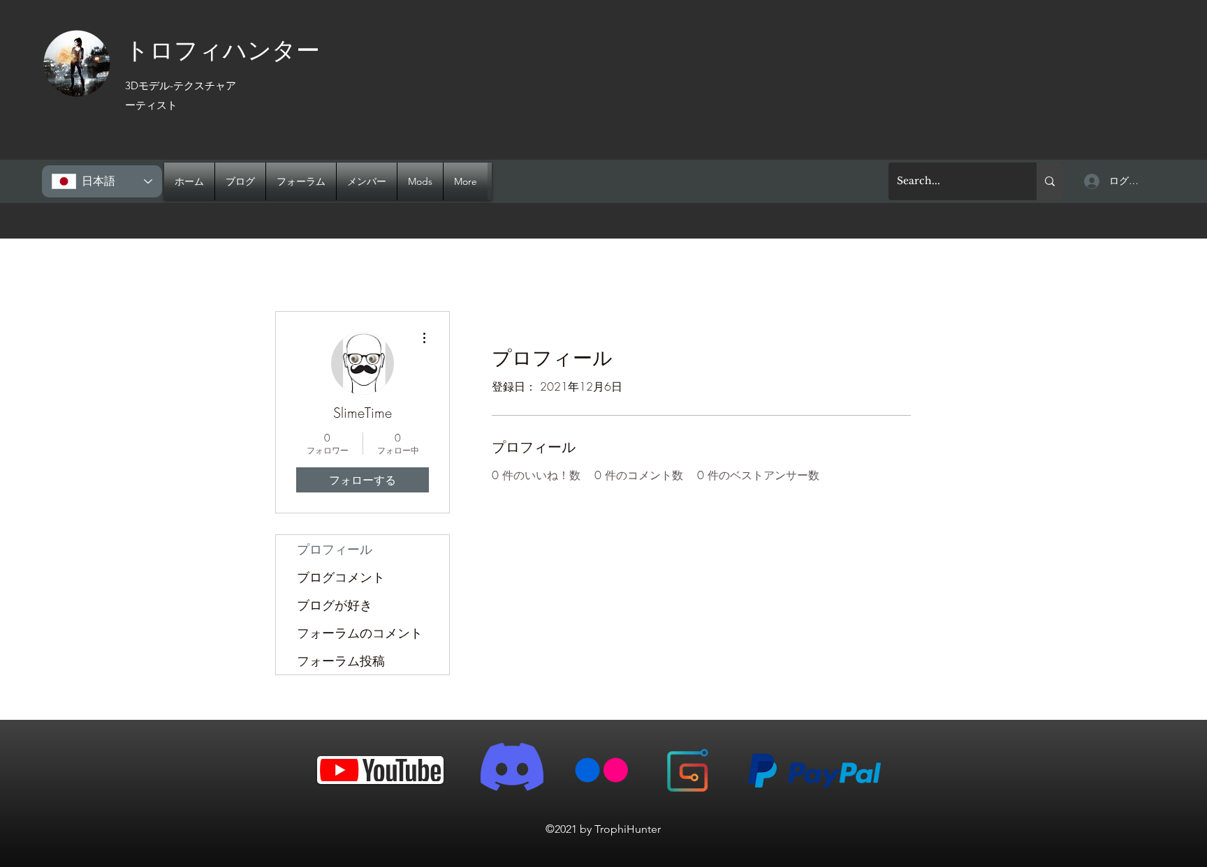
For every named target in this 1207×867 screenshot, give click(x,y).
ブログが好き (334, 604)
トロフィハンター (222, 49)
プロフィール (334, 549)
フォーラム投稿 (341, 660)
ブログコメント (341, 576)
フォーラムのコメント (360, 632)
